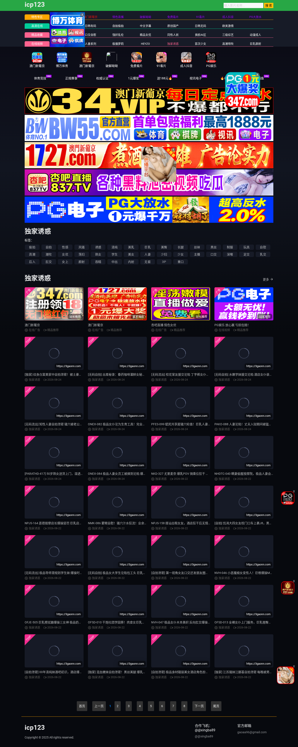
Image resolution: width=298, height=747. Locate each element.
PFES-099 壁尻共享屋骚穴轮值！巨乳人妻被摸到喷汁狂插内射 (193, 424)
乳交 (263, 254)
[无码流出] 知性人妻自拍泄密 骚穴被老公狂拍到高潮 (60, 424)
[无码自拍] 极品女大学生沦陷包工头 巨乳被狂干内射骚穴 (126, 573)
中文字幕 (145, 25)
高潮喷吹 (228, 43)
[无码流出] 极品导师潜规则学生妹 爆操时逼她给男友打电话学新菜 (69, 573)
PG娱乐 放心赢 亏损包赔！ (232, 325)
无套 (147, 262)
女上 (65, 262)
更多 (266, 279)
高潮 (32, 254)
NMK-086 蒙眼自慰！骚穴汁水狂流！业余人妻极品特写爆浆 (128, 523)
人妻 (147, 254)
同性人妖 (173, 34)
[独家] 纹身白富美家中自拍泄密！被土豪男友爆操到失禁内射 (65, 374)
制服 (230, 247)
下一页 (199, 706)
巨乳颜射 (255, 43)
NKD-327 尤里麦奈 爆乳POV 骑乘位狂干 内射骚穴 (184, 473)
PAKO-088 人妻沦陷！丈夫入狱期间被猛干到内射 (247, 424)
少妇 (164, 254)
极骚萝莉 (118, 43)
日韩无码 (200, 25)
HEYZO (145, 43)
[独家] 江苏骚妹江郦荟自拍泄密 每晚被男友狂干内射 (249, 672)
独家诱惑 (173, 43)
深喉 (230, 254)
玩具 (246, 247)
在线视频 (37, 43)
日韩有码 (90, 25)
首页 (82, 706)
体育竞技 (40, 78)
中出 (114, 262)
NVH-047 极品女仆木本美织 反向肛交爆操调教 (182, 622)
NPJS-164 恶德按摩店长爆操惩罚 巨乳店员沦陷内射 (59, 523)
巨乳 (147, 247)
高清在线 (37, 25)
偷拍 (32, 247)
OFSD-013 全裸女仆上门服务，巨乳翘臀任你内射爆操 (250, 622)
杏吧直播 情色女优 (163, 325)
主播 (197, 254)
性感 (65, 247)
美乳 (131, 247)
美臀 (164, 247)
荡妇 (82, 254)
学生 (114, 254)
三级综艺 (228, 34)
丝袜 (197, 247)
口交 (214, 254)
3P (164, 262)
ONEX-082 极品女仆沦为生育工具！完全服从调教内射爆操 (127, 424)
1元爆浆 (133, 78)
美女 (131, 254)
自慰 (263, 247)
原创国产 (173, 25)
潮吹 (49, 254)
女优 (65, 254)
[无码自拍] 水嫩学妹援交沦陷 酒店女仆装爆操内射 (248, 374)
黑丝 (214, 247)
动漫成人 (255, 34)
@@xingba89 (204, 736)
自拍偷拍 (118, 25)
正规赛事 (71, 78)
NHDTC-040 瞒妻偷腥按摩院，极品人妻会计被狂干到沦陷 (253, 473)
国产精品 (63, 25)
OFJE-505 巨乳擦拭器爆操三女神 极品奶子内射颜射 (59, 622)
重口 (181, 262)
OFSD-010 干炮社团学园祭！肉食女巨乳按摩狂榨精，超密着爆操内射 (135, 622)
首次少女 (200, 43)
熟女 (98, 254)
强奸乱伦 (118, 34)
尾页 (216, 706)
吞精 (98, 262)
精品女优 (145, 34)
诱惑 (98, 247)
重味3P (62, 43)
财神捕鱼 (258, 78)
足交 (246, 254)
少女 (181, 254)
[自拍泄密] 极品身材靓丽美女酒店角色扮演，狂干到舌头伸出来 (193, 672)
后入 (32, 262)
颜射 (82, 262)
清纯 (114, 247)
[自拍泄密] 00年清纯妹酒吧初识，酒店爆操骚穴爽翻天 (61, 672)
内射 (131, 262)
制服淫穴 (63, 34)
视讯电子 (196, 78)
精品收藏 (37, 34)
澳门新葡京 (32, 325)
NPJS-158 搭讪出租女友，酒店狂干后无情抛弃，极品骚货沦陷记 (195, 523)
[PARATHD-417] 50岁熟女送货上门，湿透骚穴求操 (59, 473)
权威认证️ (102, 78)
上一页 (99, 706)
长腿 (181, 247)
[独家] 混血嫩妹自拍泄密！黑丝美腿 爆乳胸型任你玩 (123, 672)
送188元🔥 (164, 78)
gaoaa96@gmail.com (252, 732)
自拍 (49, 247)
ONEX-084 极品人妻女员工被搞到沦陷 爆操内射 (120, 473)
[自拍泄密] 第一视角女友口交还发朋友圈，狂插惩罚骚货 (189, 573)
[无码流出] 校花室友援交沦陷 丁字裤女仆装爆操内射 (186, 374)
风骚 (82, 247)
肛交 (49, 262)
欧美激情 (228, 25)
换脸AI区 (200, 34)
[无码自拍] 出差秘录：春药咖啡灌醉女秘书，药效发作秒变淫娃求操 (133, 374)
